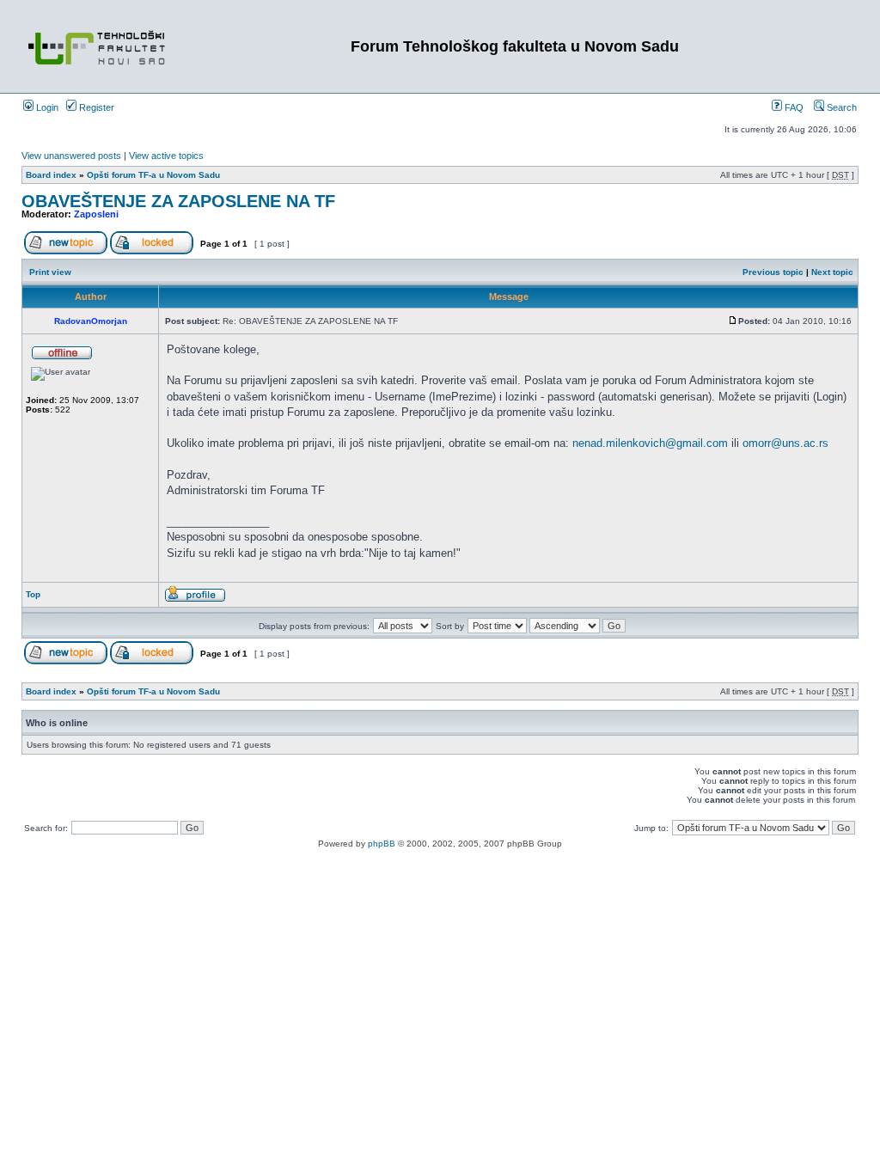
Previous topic (773, 272)
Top (33, 594)
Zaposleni (96, 214)
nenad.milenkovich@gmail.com (650, 443)
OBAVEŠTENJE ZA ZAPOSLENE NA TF (178, 201)
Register (95, 107)
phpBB (381, 843)
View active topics (166, 155)
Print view (50, 272)
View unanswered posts (71, 155)
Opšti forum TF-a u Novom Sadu (153, 175)
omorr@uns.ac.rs (785, 443)
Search (840, 107)
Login (46, 107)
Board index (51, 175)
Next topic (832, 272)
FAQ (793, 107)
